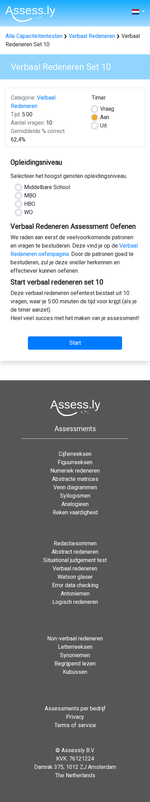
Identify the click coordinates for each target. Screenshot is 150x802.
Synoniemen (75, 655)
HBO (29, 204)
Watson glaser (75, 577)
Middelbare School (47, 187)
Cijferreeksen (75, 454)
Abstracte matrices (75, 479)
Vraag (107, 109)
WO (28, 212)
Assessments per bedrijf (75, 708)
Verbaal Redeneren (92, 36)
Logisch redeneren (75, 602)
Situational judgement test (75, 560)
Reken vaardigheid (75, 512)
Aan (104, 117)
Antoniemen (75, 593)
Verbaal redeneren (75, 568)
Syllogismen (75, 495)
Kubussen (75, 672)
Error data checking (75, 585)
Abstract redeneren (75, 551)
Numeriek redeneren (75, 470)
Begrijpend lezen (75, 663)
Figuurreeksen (75, 462)
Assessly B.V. (78, 750)
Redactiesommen (75, 543)
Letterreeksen (75, 647)
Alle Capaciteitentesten (34, 36)
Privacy (75, 717)
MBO (30, 195)
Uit (103, 125)
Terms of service (75, 725)
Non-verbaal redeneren (75, 638)
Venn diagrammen (75, 487)
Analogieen (75, 504)
